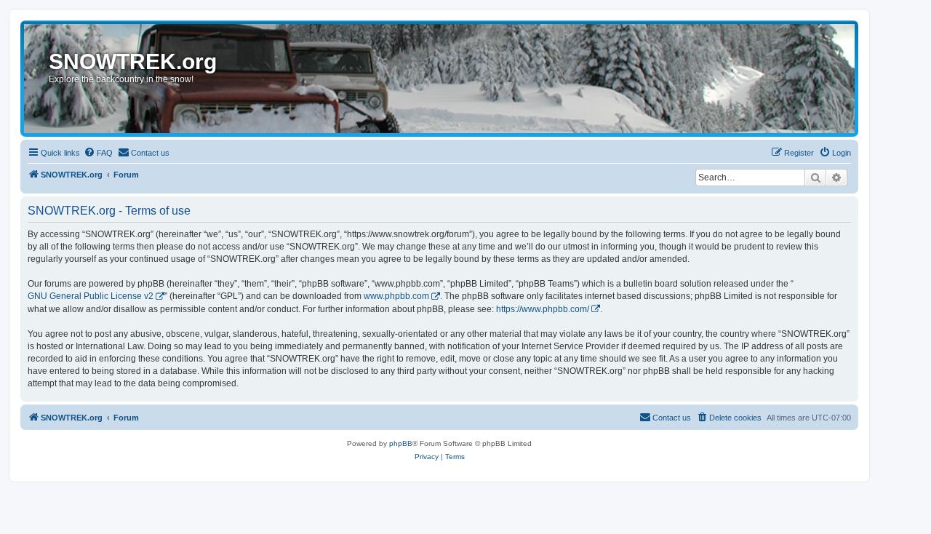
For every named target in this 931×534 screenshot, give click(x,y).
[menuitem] (98, 153)
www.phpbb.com (396, 296)
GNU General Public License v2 (90, 296)
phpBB (400, 443)
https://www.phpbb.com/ (542, 309)
